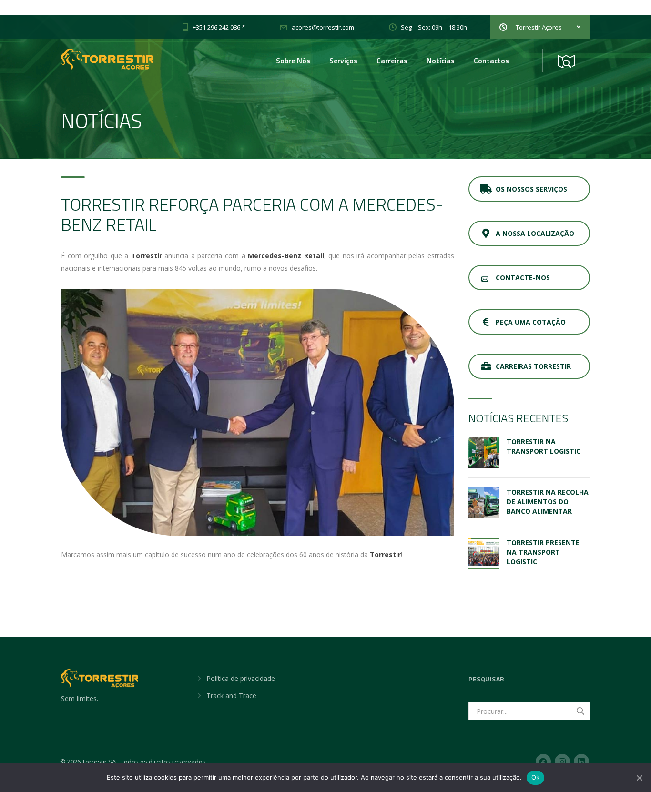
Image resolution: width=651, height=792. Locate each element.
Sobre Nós (293, 60)
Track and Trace (231, 695)
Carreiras (391, 60)
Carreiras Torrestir (533, 366)
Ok (535, 777)
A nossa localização (535, 233)
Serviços (343, 60)
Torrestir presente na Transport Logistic (543, 552)
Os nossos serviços (531, 188)
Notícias (441, 60)
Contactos (491, 60)
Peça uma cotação (531, 321)
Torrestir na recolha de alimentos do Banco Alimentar (548, 501)
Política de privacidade (240, 678)
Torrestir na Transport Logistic (543, 446)
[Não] (639, 777)
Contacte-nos (523, 277)
